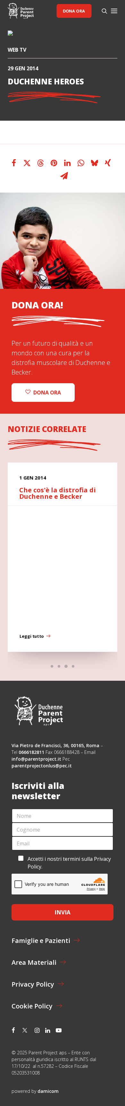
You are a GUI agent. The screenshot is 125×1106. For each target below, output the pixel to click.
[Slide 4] (73, 666)
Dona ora (74, 11)
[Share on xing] (108, 163)
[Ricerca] (101, 11)
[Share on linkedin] (67, 163)
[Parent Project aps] (21, 11)
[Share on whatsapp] (81, 163)
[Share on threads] (40, 163)
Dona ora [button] (47, 392)
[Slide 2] (59, 666)
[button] (114, 11)
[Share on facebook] (13, 163)
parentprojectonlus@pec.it (42, 766)
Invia (62, 912)
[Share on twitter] (27, 163)
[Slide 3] (66, 666)
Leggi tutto (32, 636)
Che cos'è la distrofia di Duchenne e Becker (57, 493)
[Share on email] (64, 175)
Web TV (17, 49)
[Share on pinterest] (54, 163)
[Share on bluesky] (94, 163)
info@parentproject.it (36, 759)
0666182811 (31, 752)
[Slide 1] (51, 666)
